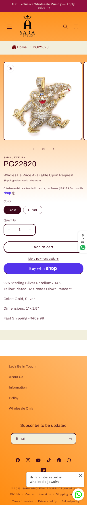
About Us (16, 377)
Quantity (10, 220)
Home (22, 47)
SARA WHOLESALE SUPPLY (41, 488)
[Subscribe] (70, 438)
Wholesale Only (21, 408)
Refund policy (71, 501)
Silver (32, 210)
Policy (14, 398)
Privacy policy (47, 501)
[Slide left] (33, 149)
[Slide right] (53, 149)
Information (18, 387)
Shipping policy (66, 494)
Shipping (9, 180)
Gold (12, 210)
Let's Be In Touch (22, 366)
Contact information (38, 494)
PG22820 (41, 47)
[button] (9, 27)
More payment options (43, 258)
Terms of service (22, 501)
